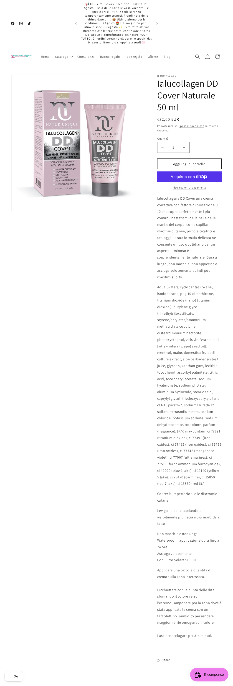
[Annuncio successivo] (157, 23)
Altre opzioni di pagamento (189, 187)
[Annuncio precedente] (76, 23)
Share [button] (166, 660)
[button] (63, 56)
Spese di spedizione (191, 126)
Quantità (163, 139)
